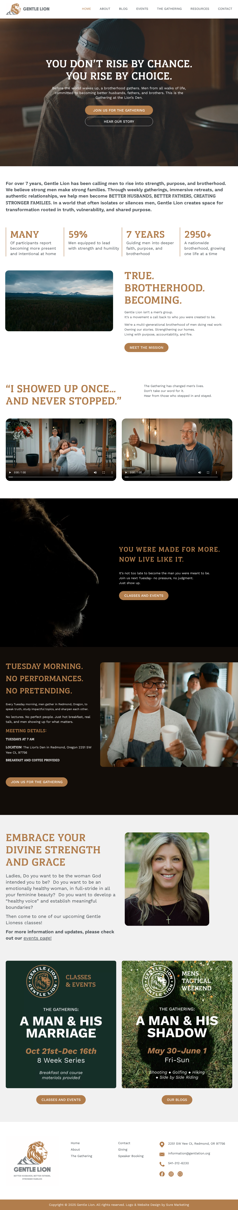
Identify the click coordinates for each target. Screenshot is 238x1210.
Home (75, 1143)
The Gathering (81, 1156)
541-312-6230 (178, 1163)
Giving (122, 1149)
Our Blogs (177, 1100)
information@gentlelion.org (189, 1153)
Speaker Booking (131, 1156)
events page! (38, 938)
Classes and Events (143, 595)
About (75, 1149)
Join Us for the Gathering (119, 110)
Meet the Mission (146, 347)
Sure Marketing (177, 1205)
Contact (124, 1143)
